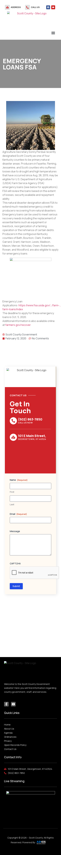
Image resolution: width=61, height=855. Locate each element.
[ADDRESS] (7, 7)
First (12, 491)
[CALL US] (27, 7)
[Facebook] (48, 7)
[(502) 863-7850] (13, 420)
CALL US (35, 7)
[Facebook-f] (6, 704)
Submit (16, 586)
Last (12, 504)
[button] (53, 33)
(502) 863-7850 (30, 419)
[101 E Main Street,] (13, 437)
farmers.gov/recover (18, 325)
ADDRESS (16, 7)
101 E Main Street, (32, 436)
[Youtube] (53, 7)
